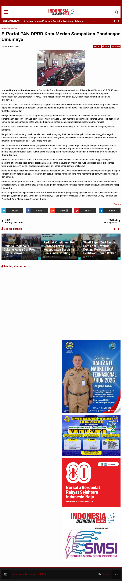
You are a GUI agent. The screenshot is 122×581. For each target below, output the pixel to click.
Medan (117, 204)
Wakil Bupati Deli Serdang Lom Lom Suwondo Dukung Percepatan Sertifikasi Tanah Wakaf (100, 248)
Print (107, 46)
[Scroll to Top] (116, 574)
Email (117, 46)
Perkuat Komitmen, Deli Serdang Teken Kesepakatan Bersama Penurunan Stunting (59, 248)
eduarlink (105, 574)
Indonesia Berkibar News (24, 574)
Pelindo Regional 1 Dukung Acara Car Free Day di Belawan (54, 21)
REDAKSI (42, 574)
